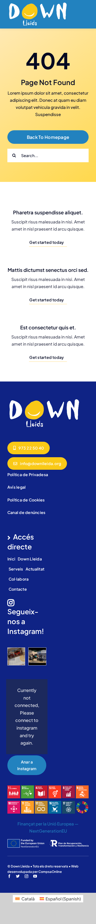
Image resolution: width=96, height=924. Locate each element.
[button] (11, 656)
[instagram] (26, 876)
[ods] (48, 787)
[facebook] (9, 876)
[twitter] (18, 876)
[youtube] (35, 876)
